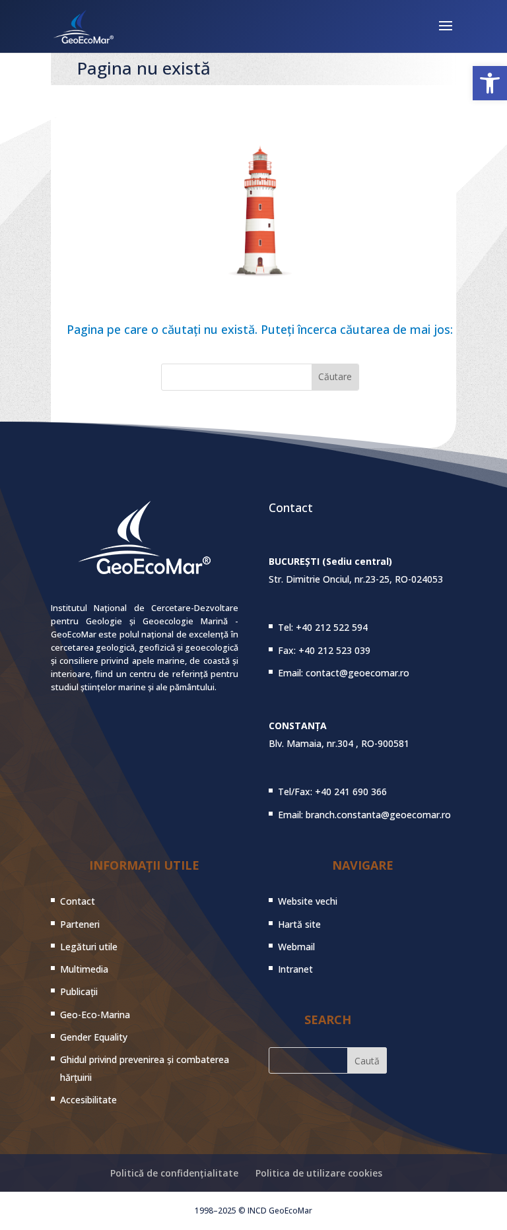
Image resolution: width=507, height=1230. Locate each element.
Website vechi (307, 901)
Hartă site (299, 924)
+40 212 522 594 (332, 627)
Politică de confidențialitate (174, 1173)
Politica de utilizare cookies (318, 1173)
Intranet (295, 969)
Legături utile (89, 946)
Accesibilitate (88, 1099)
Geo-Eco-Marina (95, 1014)
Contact (77, 901)
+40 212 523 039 (334, 650)
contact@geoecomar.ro (357, 672)
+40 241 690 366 (351, 791)
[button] (490, 83)
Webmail (296, 946)
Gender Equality (93, 1037)
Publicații (79, 991)
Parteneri (80, 924)
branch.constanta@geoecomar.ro (378, 814)
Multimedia (84, 969)
